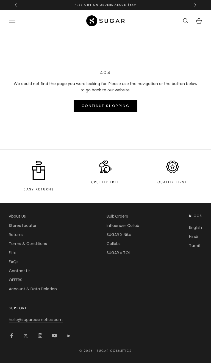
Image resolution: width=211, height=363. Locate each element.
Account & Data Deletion (33, 289)
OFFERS (15, 280)
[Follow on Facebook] (11, 335)
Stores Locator (23, 225)
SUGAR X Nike (119, 234)
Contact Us (19, 271)
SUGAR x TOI (118, 252)
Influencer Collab (123, 225)
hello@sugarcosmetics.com (36, 319)
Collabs (114, 243)
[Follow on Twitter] (26, 335)
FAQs (13, 261)
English (195, 227)
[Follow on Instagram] (40, 335)
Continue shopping (105, 105)
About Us (17, 216)
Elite (12, 252)
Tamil (194, 245)
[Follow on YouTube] (54, 335)
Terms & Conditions (28, 243)
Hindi (193, 236)
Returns (16, 234)
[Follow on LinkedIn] (68, 335)
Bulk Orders (117, 216)
